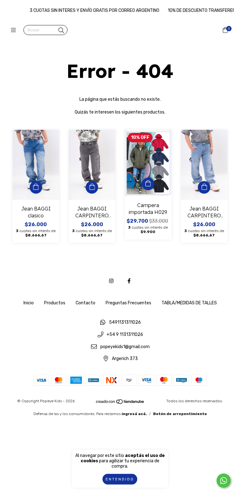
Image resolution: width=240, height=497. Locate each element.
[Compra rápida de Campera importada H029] (148, 184)
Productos (54, 303)
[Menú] (14, 30)
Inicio (28, 303)
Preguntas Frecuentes (128, 303)
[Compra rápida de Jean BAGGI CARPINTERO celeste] (204, 187)
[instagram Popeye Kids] (111, 281)
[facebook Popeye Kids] (129, 281)
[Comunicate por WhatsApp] (224, 481)
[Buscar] (61, 30)
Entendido (120, 479)
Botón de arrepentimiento (180, 414)
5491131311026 (125, 322)
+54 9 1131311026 (125, 334)
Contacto (85, 303)
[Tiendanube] (120, 403)
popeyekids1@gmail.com (125, 346)
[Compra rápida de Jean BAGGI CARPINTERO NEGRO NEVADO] (92, 187)
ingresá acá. (134, 414)
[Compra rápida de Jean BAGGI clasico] (36, 187)
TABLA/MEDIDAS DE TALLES (189, 303)
